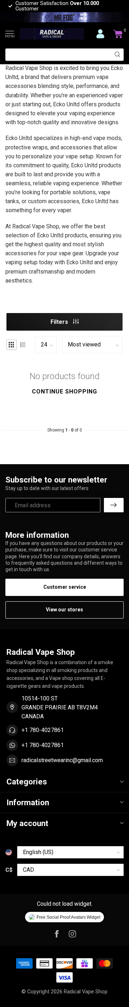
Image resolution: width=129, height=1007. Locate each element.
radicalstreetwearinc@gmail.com (62, 760)
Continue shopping (64, 391)
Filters (60, 321)
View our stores (64, 609)
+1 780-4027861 (43, 730)
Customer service (64, 587)
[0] (118, 34)
